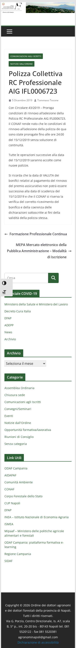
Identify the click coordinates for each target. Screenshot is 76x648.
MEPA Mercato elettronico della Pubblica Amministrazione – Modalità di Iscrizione (36, 250)
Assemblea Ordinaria (19, 388)
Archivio (10, 339)
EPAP (7, 318)
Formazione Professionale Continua (38, 234)
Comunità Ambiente (18, 482)
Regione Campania (17, 554)
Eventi (8, 416)
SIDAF (8, 561)
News (8, 332)
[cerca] (26, 278)
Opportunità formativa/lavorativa (27, 430)
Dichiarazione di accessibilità (38, 642)
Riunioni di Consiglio (19, 437)
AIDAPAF (10, 475)
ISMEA (8, 524)
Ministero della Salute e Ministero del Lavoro (36, 304)
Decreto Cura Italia (17, 311)
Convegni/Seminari (17, 409)
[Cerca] (53, 278)
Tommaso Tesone (47, 100)
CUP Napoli (12, 503)
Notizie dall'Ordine (21, 63)
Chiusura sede (14, 395)
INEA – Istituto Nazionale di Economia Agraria (36, 517)
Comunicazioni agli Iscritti (25, 56)
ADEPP (9, 325)
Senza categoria (15, 444)
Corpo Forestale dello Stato (23, 496)
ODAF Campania (15, 468)
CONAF (9, 489)
